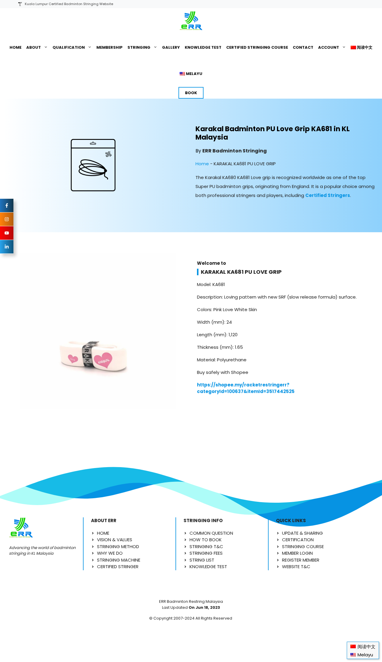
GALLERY (171, 47)
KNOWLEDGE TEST (203, 47)
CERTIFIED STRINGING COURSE (257, 47)
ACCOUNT (328, 47)
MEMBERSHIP (109, 47)
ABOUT (33, 47)
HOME (15, 47)
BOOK (191, 93)
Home (202, 163)
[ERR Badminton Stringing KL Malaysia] (191, 21)
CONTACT (303, 47)
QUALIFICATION (69, 47)
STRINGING (138, 47)
